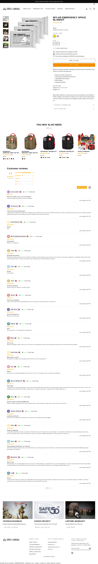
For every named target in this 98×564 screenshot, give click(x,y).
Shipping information (62, 105)
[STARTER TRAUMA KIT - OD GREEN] (64, 157)
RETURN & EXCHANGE (35, 549)
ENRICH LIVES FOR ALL (42, 527)
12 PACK (63, 43)
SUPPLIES (60, 8)
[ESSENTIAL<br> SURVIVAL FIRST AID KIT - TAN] (5, 158)
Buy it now (74, 64)
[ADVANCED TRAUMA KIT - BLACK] (41, 157)
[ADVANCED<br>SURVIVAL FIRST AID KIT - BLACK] (22, 158)
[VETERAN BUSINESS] (18, 510)
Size (54, 40)
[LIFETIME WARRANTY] (80, 510)
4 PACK (56, 43)
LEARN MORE (71, 527)
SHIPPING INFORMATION (35, 547)
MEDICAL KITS (27, 8)
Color (57, 33)
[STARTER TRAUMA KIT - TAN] (62, 157)
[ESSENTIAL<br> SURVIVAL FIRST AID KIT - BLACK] (4, 158)
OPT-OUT (50, 549)
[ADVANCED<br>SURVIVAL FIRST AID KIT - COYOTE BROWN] (24, 158)
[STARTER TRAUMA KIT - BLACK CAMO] (68, 157)
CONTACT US (51, 544)
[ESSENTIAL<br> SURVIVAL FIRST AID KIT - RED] (7, 158)
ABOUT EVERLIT (33, 542)
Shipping (55, 29)
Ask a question (60, 108)
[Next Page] (52, 488)
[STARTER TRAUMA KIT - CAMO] (66, 157)
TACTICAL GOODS (50, 8)
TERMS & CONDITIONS (35, 551)
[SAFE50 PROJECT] (49, 510)
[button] (45, 488)
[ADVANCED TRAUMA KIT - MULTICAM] (47, 157)
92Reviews (10, 178)
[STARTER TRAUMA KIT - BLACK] (60, 157)
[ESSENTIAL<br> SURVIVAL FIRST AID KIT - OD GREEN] (13, 158)
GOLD (54, 36)
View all (49, 128)
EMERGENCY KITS (38, 8)
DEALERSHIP (32, 554)
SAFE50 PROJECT (70, 8)
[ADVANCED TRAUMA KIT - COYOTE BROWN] (43, 157)
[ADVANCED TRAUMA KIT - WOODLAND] (49, 157)
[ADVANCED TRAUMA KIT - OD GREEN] (45, 157)
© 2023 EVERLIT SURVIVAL (49, 556)
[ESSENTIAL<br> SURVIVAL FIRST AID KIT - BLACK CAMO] (11, 158)
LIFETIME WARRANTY (34, 544)
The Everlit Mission (11, 527)
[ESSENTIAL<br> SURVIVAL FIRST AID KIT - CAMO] (9, 158)
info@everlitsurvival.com (54, 547)
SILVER (57, 36)
